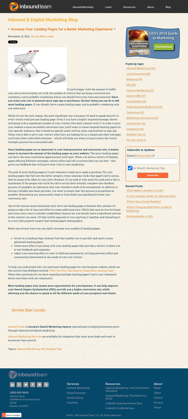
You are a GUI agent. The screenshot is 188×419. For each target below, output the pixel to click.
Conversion (135, 112)
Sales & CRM (136, 95)
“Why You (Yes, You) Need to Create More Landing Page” (81, 270)
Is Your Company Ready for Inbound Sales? (151, 196)
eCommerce (135, 128)
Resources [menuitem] (129, 7)
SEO (43, 348)
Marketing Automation (142, 117)
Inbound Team (16, 326)
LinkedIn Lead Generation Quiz (123, 403)
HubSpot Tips (54, 348)
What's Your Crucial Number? (143, 201)
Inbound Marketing (28, 348)
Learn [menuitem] (108, 7)
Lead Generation (138, 73)
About (157, 392)
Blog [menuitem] (168, 7)
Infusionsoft (135, 123)
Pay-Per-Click (136, 139)
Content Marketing (139, 90)
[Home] (28, 374)
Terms (157, 407)
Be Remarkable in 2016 (139, 216)
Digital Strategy (76, 392)
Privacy (158, 402)
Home (157, 387)
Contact (158, 397)
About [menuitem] (150, 7)
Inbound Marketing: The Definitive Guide (125, 397)
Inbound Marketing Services (25, 336)
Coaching (72, 402)
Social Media (136, 101)
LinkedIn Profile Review (119, 408)
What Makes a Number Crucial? (144, 190)
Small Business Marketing (144, 106)
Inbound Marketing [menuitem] (83, 7)
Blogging (134, 79)
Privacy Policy (144, 155)
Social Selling (75, 397)
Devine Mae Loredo (42, 36)
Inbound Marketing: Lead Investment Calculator (127, 389)
